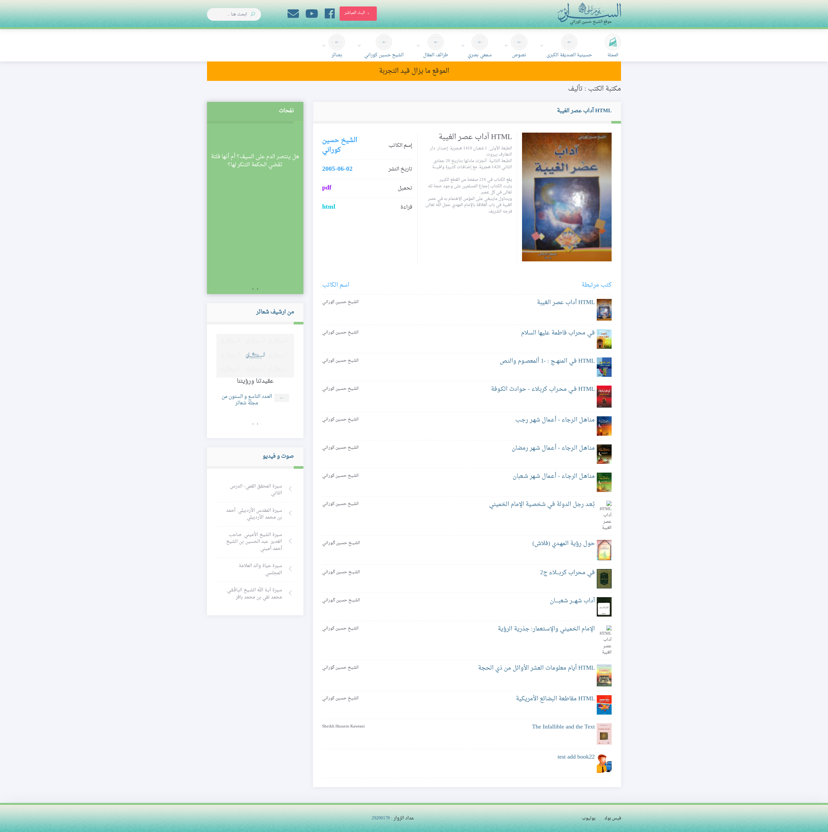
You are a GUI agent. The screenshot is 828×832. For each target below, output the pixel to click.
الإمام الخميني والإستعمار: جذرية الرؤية (546, 629)
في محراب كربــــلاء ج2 (567, 572)
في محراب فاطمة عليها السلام (558, 333)
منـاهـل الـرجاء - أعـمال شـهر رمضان (553, 448)
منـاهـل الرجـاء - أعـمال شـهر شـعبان (554, 476)
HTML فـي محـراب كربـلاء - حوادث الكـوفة (543, 389)
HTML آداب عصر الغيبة (566, 302)
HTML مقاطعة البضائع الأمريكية (555, 699)
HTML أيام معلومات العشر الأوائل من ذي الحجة (536, 668)
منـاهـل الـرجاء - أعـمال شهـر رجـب (555, 420)
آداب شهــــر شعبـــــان (572, 601)
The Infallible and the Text (563, 727)
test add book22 (576, 757)
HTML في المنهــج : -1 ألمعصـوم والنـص (547, 361)
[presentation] (257, 289)
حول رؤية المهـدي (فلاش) (563, 543)
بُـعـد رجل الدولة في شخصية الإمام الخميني (542, 504)
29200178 (381, 818)
